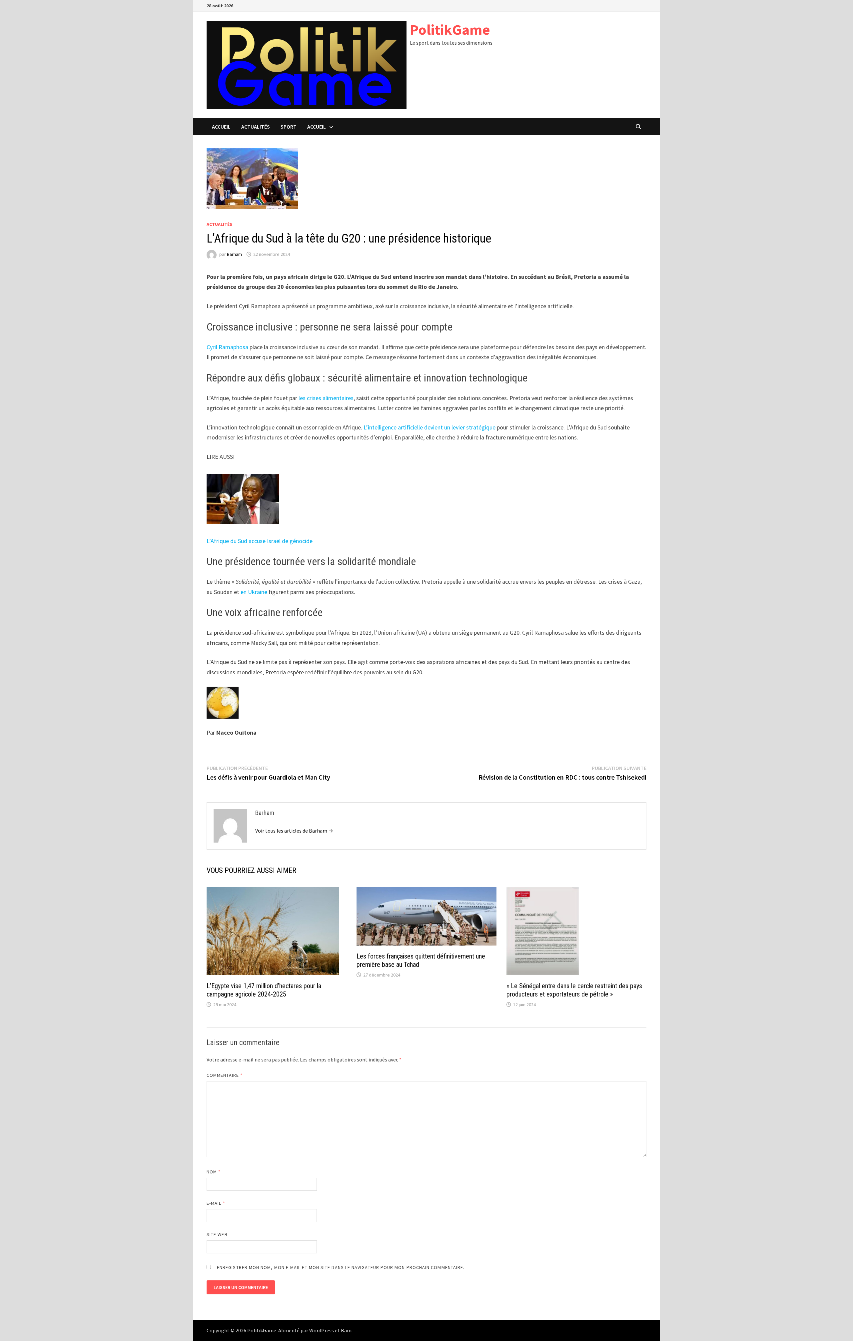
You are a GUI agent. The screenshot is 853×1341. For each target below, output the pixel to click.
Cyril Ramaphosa (227, 347)
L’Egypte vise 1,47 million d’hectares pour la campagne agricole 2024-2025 (264, 990)
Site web (217, 1234)
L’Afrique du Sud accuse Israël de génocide (260, 541)
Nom (214, 1172)
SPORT (289, 126)
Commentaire (225, 1075)
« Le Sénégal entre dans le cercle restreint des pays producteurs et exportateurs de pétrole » (574, 990)
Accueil (221, 126)
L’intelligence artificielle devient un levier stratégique (429, 427)
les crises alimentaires (326, 398)
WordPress (321, 1330)
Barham (234, 254)
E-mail (216, 1203)
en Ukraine (254, 592)
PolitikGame (450, 29)
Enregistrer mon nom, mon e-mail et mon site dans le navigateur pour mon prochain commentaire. (340, 1267)
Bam (346, 1330)
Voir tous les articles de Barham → (294, 830)
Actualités (255, 126)
